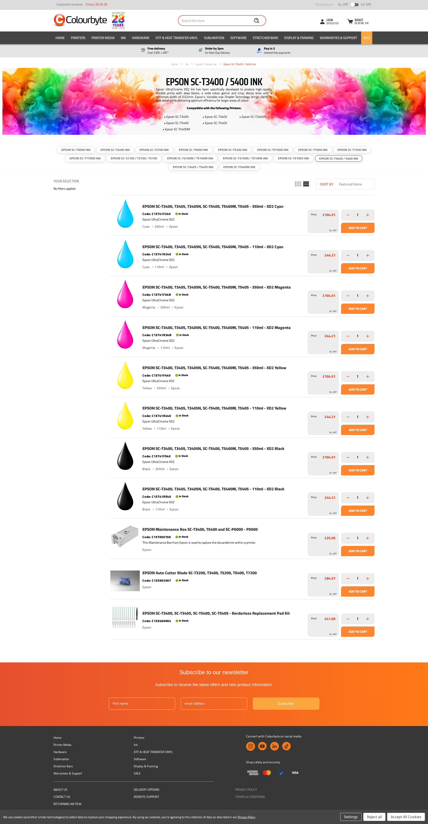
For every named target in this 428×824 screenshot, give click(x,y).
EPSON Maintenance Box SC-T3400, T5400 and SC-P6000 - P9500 (200, 529)
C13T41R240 (161, 254)
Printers (78, 38)
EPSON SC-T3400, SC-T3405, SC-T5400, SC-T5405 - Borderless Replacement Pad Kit (216, 613)
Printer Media (103, 38)
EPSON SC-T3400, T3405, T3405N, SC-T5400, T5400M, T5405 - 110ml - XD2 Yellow (214, 408)
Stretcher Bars (265, 38)
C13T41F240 (161, 213)
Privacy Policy (246, 790)
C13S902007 (161, 580)
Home (60, 38)
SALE (366, 38)
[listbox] (356, 184)
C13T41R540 (161, 496)
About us (60, 790)
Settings (351, 816)
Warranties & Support (338, 38)
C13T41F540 (161, 456)
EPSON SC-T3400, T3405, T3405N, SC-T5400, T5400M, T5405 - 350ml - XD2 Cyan (212, 206)
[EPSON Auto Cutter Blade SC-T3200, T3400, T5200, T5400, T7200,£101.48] (125, 577)
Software (238, 38)
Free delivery (158, 50)
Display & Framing (299, 38)
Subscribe (286, 703)
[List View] (306, 184)
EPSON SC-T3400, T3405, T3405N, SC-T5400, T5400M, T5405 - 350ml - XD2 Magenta (216, 287)
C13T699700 (161, 537)
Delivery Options (146, 790)
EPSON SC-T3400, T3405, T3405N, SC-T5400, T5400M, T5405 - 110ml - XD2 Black (213, 489)
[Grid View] (297, 184)
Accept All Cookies (406, 816)
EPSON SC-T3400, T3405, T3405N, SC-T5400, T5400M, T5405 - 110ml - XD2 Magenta (216, 328)
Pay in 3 (277, 50)
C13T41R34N (161, 335)
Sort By (326, 184)
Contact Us (62, 797)
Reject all (374, 816)
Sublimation (214, 38)
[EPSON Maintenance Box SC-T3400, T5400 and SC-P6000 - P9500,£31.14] (125, 536)
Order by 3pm (217, 50)
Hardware (140, 38)
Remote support (146, 797)
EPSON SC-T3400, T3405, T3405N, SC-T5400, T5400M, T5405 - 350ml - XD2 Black (213, 449)
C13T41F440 (161, 375)
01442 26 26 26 (96, 4)
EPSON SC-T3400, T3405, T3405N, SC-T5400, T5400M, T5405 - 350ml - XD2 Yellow (214, 368)
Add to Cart (358, 228)
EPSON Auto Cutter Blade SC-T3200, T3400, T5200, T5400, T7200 (199, 573)
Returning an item (67, 804)
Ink (123, 38)
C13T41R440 (161, 415)
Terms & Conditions (250, 797)
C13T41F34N (161, 294)
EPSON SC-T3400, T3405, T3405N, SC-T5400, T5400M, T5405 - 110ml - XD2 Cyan (212, 247)
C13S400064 (161, 620)
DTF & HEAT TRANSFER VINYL (177, 38)
